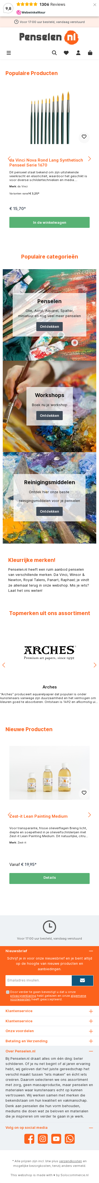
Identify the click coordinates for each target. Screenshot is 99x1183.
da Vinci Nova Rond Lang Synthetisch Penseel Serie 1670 (46, 162)
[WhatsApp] (70, 1139)
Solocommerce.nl (75, 1175)
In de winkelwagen (49, 222)
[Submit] (83, 980)
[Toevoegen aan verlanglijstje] (84, 137)
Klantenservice (19, 1021)
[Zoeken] (54, 52)
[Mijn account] (78, 52)
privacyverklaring (23, 996)
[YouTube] (56, 1139)
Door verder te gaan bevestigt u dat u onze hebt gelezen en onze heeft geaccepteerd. (48, 995)
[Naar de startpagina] (50, 37)
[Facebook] (29, 1139)
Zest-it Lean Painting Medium (38, 816)
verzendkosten (70, 1161)
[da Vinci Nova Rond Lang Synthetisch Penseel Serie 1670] (49, 116)
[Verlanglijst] (66, 52)
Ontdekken (49, 327)
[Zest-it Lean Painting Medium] (49, 772)
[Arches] (49, 653)
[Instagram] (43, 1139)
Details (49, 877)
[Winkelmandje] (90, 52)
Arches (50, 687)
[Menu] (9, 52)
